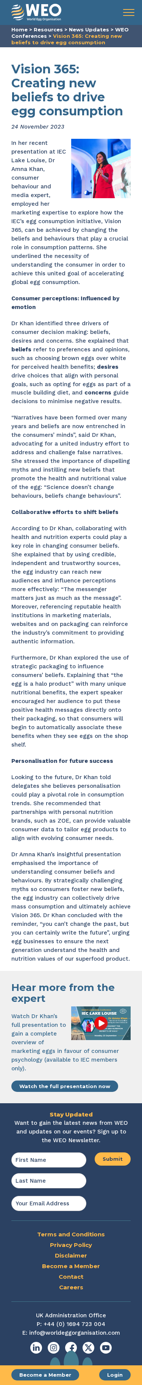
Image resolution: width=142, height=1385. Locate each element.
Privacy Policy (71, 1244)
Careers (71, 1287)
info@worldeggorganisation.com (74, 1332)
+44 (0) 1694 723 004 (74, 1324)
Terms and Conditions (71, 1234)
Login (115, 1375)
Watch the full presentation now (64, 1086)
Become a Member (45, 1375)
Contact (71, 1276)
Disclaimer (71, 1255)
